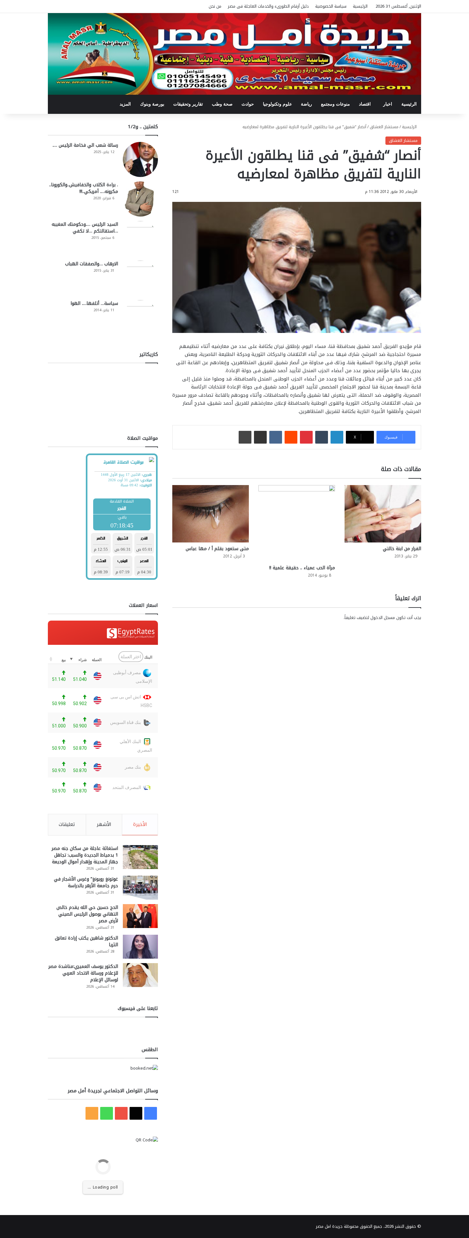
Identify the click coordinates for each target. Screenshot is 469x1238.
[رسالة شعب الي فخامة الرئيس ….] (140, 159)
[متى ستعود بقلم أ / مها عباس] (210, 513)
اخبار (387, 104)
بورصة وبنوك (152, 104)
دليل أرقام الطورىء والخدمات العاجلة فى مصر (268, 6)
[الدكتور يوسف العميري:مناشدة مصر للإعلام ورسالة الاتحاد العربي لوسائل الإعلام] (140, 975)
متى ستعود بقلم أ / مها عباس (217, 548)
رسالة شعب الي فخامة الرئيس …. (85, 145)
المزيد (125, 104)
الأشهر (104, 824)
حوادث (248, 104)
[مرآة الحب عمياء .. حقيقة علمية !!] (296, 523)
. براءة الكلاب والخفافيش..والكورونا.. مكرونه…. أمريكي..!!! (83, 188)
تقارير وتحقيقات (188, 104)
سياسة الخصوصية (330, 6)
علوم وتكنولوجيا (277, 104)
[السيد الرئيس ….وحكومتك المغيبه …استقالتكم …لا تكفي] (140, 238)
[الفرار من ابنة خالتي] (383, 513)
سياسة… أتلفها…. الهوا (94, 303)
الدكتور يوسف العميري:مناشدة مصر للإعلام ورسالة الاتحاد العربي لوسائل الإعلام (83, 973)
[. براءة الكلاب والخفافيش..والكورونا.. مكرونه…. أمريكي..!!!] (140, 199)
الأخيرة (140, 824)
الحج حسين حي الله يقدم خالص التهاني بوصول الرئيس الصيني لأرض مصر (87, 914)
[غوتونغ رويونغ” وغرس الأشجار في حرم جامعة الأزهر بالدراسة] (140, 888)
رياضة (306, 104)
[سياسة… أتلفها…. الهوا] (140, 317)
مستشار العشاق (384, 127)
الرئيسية (360, 6)
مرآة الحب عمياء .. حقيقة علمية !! (302, 568)
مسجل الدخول (382, 618)
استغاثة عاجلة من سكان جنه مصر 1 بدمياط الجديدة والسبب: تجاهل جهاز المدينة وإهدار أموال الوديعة (85, 855)
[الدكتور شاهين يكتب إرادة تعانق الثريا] (140, 947)
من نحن (215, 6)
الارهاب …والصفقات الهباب (91, 264)
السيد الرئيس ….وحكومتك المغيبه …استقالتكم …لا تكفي (85, 227)
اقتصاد (365, 104)
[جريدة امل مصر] (234, 54)
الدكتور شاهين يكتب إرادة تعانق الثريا (86, 941)
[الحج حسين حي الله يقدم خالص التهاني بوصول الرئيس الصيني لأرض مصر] (140, 916)
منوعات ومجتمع (335, 104)
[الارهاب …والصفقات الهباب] (140, 278)
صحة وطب (222, 104)
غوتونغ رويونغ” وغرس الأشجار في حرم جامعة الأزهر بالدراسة (86, 882)
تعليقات (67, 824)
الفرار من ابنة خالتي (402, 548)
